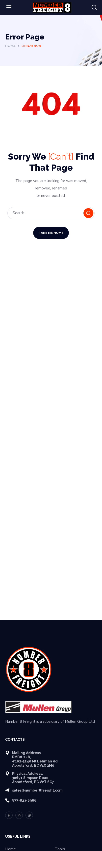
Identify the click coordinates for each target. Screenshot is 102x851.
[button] (94, 7)
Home (10, 46)
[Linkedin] (19, 815)
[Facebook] (9, 815)
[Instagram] (29, 815)
